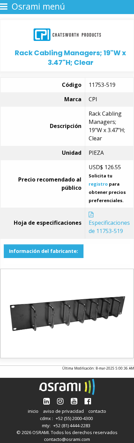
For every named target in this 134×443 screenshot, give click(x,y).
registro (98, 184)
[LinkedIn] (46, 401)
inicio (33, 411)
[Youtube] (74, 401)
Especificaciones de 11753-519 (109, 227)
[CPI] (67, 34)
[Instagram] (60, 401)
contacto (97, 411)
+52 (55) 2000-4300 (74, 418)
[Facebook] (88, 401)
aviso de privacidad (63, 411)
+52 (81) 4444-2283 (71, 425)
